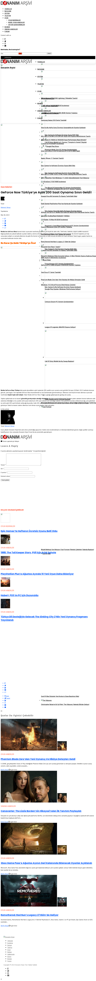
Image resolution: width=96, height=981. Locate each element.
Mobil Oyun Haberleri (16, 22)
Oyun (6, 18)
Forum (6, 31)
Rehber (7, 27)
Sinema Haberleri (11, 29)
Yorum (3, 465)
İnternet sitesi (5, 476)
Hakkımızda (7, 57)
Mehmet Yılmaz (5, 207)
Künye (9, 956)
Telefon (7, 15)
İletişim (9, 959)
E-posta (4, 472)
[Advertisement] (15, 494)
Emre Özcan (4, 822)
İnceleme (7, 11)
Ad (2, 468)
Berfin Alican (5, 770)
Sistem (7, 13)
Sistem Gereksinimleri (16, 25)
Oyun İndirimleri (14, 20)
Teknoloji (8, 9)
